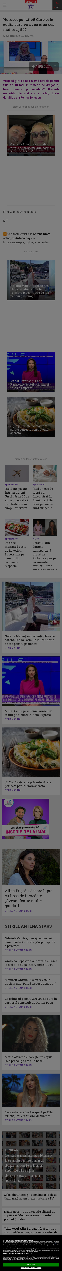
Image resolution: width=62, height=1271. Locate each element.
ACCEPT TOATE (31, 1264)
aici (3, 1249)
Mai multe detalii (54, 1243)
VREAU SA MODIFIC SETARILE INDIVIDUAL (31, 1268)
